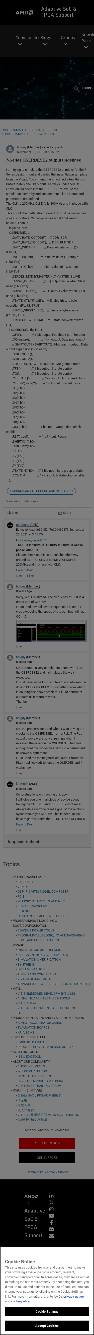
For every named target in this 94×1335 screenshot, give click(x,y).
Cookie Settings (47, 1311)
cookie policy (20, 1301)
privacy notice (73, 1296)
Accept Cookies (47, 1326)
